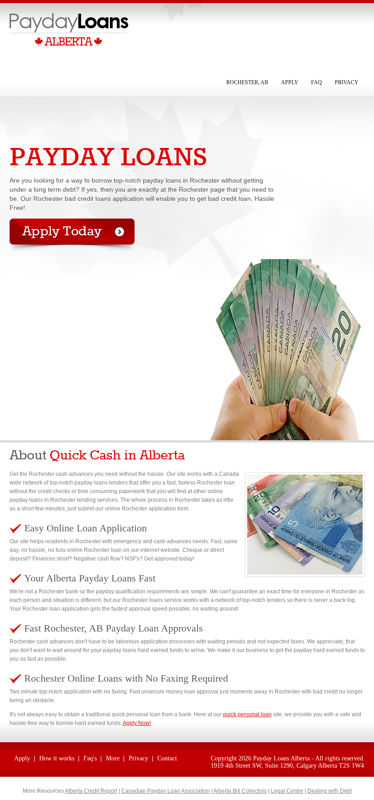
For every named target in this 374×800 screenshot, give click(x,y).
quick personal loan (247, 714)
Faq (316, 82)
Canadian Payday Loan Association (165, 791)
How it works (56, 758)
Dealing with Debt (329, 791)
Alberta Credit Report (91, 791)
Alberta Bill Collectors (240, 791)
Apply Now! (137, 723)
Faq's (90, 758)
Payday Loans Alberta (281, 758)
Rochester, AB (247, 82)
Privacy (346, 82)
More (112, 758)
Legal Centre (287, 791)
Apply (289, 82)
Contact (167, 758)
